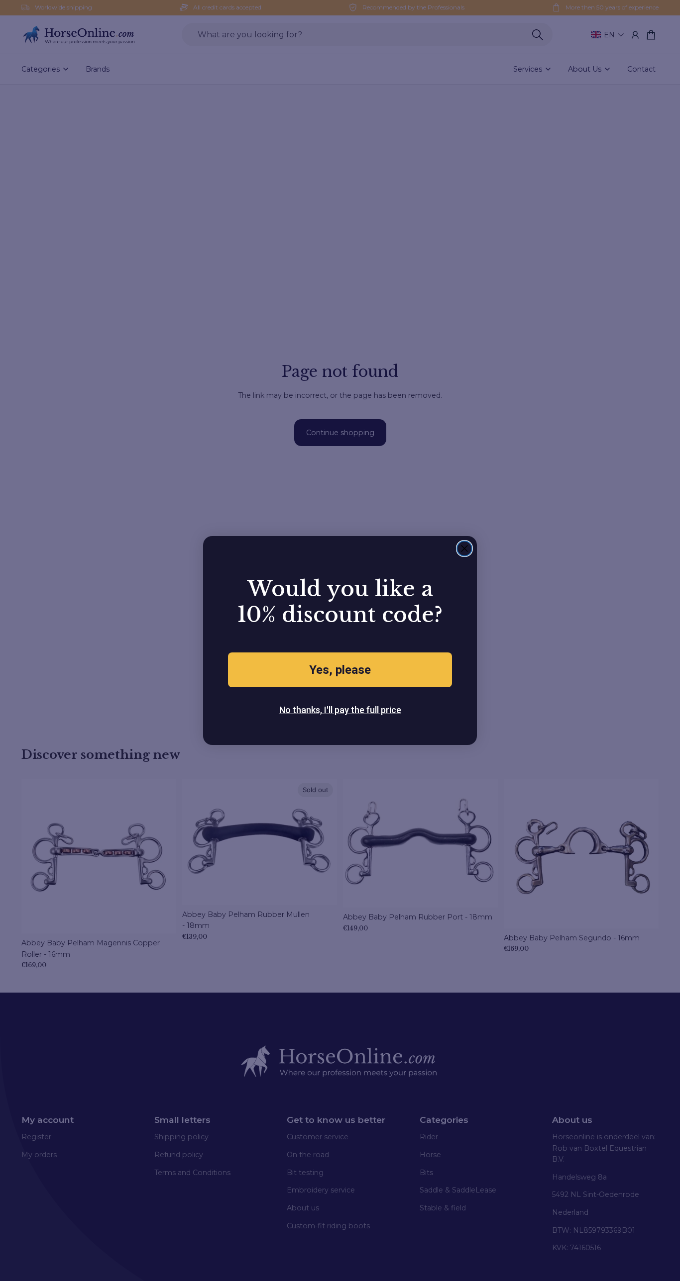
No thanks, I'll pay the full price (340, 710)
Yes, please (340, 670)
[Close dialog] (464, 548)
